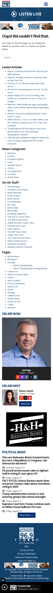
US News (11, 174)
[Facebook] (26, 377)
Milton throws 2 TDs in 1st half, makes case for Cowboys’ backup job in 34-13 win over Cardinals (27, 122)
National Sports (14, 165)
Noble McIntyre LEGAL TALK (20, 222)
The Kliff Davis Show (16, 231)
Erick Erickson (13, 195)
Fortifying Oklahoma (16, 213)
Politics (10, 168)
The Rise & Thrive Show (18, 216)
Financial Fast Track (16, 225)
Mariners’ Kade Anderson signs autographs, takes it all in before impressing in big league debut (28, 107)
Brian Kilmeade (14, 192)
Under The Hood (15, 234)
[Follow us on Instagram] (24, 540)
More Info (25, 404)
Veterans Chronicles (16, 243)
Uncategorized (14, 171)
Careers (11, 156)
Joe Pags (11, 204)
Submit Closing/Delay (23, 265)
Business (11, 153)
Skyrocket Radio (34, 575)
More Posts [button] (25, 515)
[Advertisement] (26, 26)
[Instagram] (35, 377)
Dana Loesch (13, 198)
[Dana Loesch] (10, 397)
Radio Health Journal (16, 240)
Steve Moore (13, 228)
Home (10, 277)
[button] (46, 3)
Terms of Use (14, 301)
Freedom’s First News (17, 189)
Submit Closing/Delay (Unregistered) (30, 268)
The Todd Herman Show (18, 237)
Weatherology (42, 578)
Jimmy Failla (12, 207)
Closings (11, 262)
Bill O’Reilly (12, 210)
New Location (13, 280)
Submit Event (13, 295)
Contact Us (12, 271)
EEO (26, 546)
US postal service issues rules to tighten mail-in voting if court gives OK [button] (25, 472)
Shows (10, 289)
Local (9, 162)
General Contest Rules (18, 274)
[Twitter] (31, 377)
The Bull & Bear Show (17, 219)
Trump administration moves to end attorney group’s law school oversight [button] (24, 495)
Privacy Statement (16, 283)
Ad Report (12, 259)
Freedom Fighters (15, 159)
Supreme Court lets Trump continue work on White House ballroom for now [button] (26, 505)
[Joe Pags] (26, 342)
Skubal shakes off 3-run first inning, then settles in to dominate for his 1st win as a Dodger (26, 98)
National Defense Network (19, 246)
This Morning (13, 186)
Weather (11, 307)
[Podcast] (22, 377)
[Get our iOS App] (28, 540)
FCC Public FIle (26, 543)
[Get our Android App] (33, 540)
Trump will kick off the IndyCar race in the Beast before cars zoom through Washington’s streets (26, 131)
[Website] (18, 377)
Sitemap (11, 292)
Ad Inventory (13, 256)
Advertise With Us (27, 560)
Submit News (13, 298)
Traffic (10, 304)
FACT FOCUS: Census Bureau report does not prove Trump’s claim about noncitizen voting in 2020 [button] (26, 483)
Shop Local (12, 286)
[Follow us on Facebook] (16, 540)
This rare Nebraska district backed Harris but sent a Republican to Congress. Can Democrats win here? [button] (25, 460)
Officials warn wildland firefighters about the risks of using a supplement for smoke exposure (28, 140)
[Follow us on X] (20, 540)
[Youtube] (30, 398)
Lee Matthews (14, 201)
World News (13, 177)
